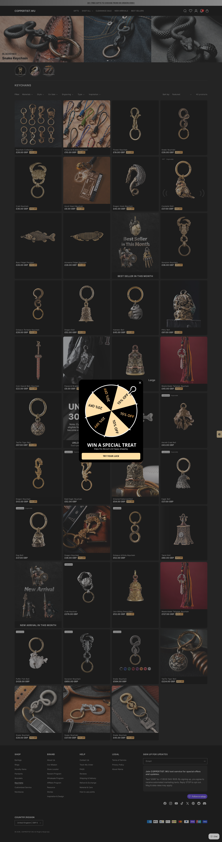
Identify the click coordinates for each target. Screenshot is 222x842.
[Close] (140, 383)
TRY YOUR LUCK (111, 456)
